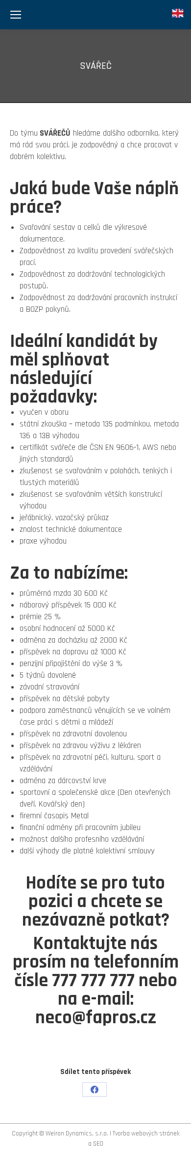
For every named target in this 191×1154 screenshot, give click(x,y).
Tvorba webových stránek (146, 1133)
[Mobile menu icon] (16, 14)
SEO (98, 1144)
